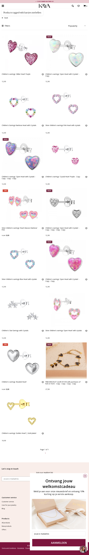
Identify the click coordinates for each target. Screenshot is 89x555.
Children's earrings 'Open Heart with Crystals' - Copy (62, 75)
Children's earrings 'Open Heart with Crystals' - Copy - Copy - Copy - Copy (62, 229)
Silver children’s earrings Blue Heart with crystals (19, 279)
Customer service (8, 502)
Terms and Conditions (9, 548)
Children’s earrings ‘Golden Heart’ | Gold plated (19, 433)
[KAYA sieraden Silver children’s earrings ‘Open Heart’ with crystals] (66, 309)
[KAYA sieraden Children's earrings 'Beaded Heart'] (23, 360)
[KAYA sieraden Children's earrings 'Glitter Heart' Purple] (23, 53)
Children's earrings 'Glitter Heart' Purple (16, 74)
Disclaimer (20, 548)
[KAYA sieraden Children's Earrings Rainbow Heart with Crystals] (23, 104)
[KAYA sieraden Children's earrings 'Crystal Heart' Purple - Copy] (66, 155)
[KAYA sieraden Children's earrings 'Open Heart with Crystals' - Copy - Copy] (66, 258)
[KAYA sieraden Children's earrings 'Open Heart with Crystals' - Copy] (66, 53)
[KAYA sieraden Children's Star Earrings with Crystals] (23, 309)
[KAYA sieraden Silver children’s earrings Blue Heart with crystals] (23, 258)
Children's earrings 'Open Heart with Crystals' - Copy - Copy (62, 280)
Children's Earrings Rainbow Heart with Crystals (19, 125)
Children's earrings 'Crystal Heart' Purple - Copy (62, 177)
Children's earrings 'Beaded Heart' (14, 382)
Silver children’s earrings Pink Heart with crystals (62, 125)
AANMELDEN (59, 542)
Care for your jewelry (9, 505)
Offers (4, 530)
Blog (3, 508)
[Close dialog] (85, 476)
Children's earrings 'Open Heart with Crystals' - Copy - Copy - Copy (19, 178)
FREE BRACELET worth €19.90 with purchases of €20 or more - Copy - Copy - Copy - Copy (62, 383)
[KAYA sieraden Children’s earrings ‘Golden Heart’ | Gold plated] (23, 412)
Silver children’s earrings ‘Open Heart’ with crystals (63, 331)
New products (6, 526)
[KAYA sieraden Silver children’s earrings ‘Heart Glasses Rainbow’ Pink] (23, 207)
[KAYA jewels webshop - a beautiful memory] (44, 6)
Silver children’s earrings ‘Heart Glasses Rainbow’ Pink (19, 229)
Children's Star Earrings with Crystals (15, 331)
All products (6, 523)
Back (6, 18)
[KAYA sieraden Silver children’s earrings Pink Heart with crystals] (66, 104)
